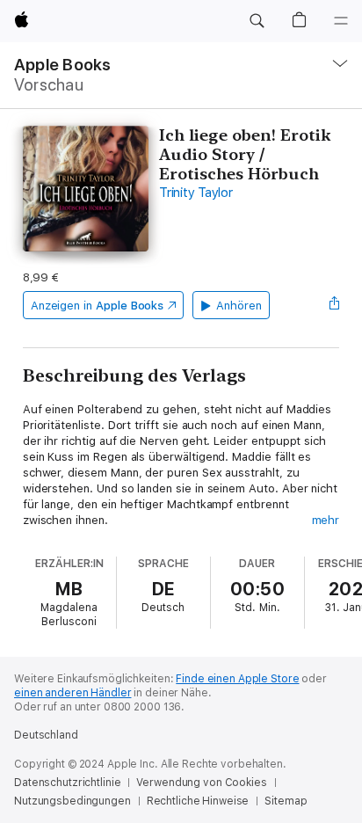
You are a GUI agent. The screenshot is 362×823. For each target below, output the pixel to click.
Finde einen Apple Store (237, 679)
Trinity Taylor (196, 192)
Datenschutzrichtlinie (67, 782)
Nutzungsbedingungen (72, 801)
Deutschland (46, 735)
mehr (326, 520)
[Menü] (341, 21)
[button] (256, 21)
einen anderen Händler (72, 693)
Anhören (239, 305)
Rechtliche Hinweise (198, 801)
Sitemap (285, 801)
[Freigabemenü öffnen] (334, 305)
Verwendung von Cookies (201, 782)
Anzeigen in (97, 305)
